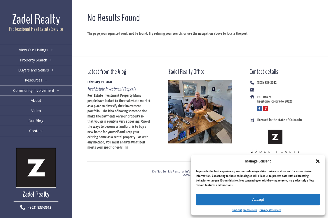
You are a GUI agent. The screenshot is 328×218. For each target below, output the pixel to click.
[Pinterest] (265, 108)
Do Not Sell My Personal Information (177, 171)
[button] (317, 161)
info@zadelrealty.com (272, 89)
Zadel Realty (36, 19)
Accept (258, 199)
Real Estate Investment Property (111, 88)
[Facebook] (259, 108)
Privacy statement (270, 210)
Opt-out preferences (244, 210)
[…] (131, 147)
